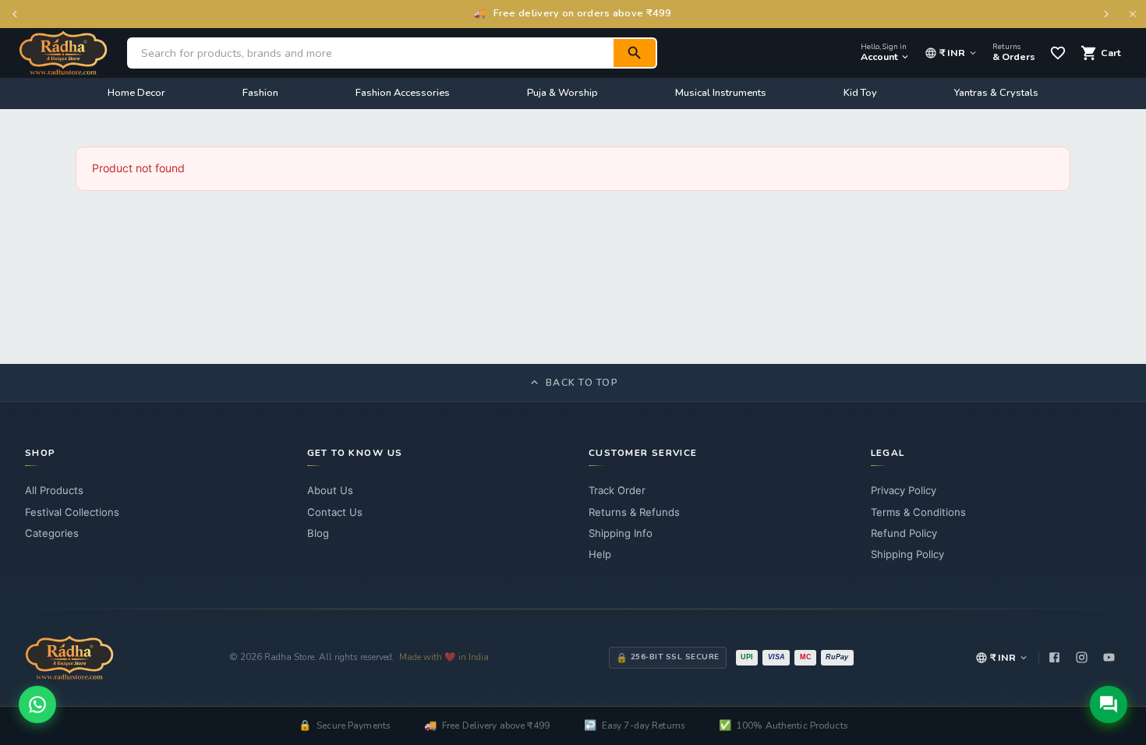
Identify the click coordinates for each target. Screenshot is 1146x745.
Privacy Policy (903, 490)
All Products (54, 490)
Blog (318, 533)
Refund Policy (904, 533)
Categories (52, 533)
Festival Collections (72, 512)
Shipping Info (621, 533)
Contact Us (335, 512)
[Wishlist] (1058, 53)
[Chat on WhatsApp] (37, 704)
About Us (330, 490)
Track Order (617, 490)
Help (600, 554)
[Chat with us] (1108, 704)
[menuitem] (136, 93)
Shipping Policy (907, 554)
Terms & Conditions (918, 512)
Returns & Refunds (634, 512)
